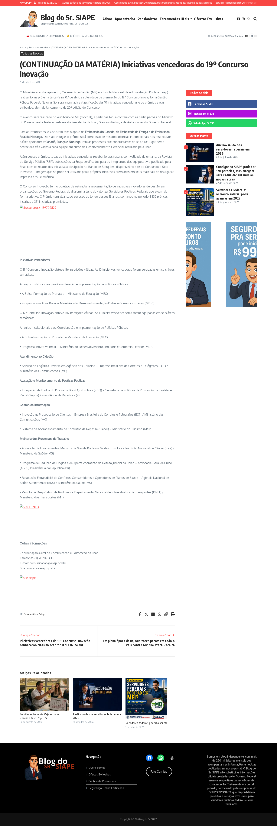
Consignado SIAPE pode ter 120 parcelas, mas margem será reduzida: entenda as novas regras (236, 173)
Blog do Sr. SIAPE (68, 17)
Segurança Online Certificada (106, 788)
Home (23, 47)
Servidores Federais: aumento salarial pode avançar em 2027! (232, 194)
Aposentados (125, 19)
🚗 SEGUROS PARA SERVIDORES (45, 35)
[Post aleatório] (246, 36)
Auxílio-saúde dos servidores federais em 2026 (232, 149)
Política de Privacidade (102, 781)
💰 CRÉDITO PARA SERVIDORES (85, 35)
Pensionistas (148, 19)
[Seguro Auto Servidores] (221, 305)
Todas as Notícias (38, 47)
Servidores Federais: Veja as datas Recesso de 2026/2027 (39, 716)
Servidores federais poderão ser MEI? (147, 723)
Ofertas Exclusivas (208, 19)
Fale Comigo (159, 771)
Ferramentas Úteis (174, 19)
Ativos (107, 19)
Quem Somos (97, 767)
